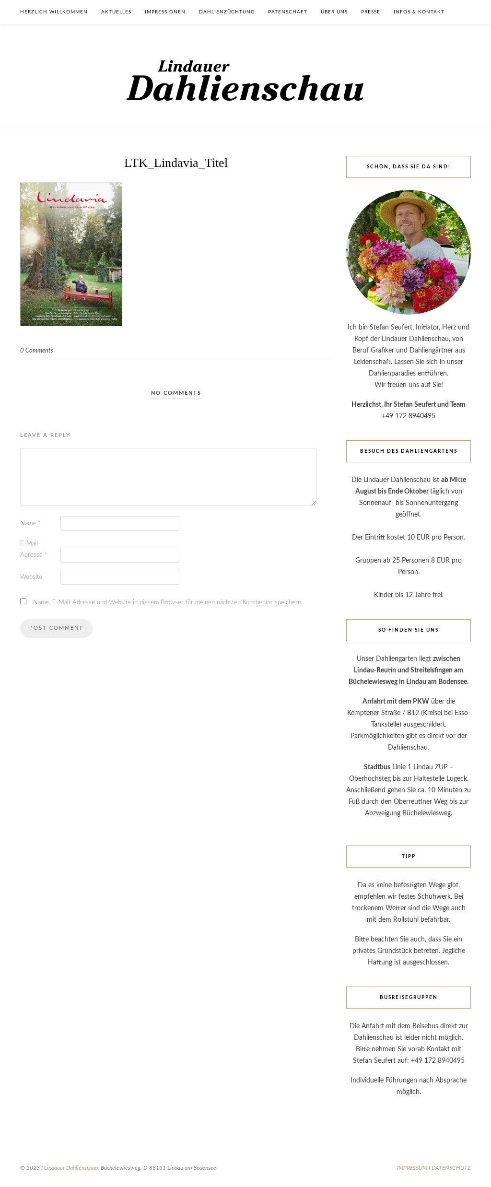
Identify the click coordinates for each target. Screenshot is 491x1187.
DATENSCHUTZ (451, 1168)
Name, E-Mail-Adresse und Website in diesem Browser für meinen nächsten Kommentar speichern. (168, 602)
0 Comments (36, 351)
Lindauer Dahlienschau (71, 1168)
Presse (370, 12)
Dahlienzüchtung (227, 12)
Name (30, 523)
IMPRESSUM (412, 1168)
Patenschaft (287, 12)
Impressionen (165, 12)
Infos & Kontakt (419, 12)
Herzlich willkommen (54, 12)
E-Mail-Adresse (33, 549)
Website (31, 577)
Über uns (334, 12)
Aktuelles (116, 12)
